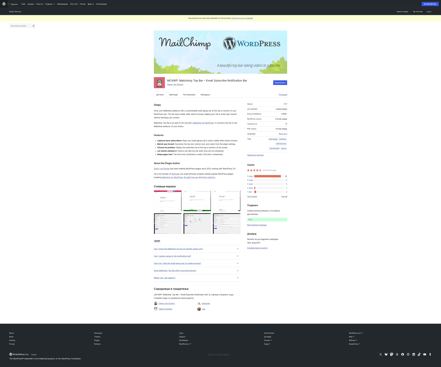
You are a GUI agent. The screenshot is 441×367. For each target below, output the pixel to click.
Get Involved (269, 333)
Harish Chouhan (165, 309)
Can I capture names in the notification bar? (172, 256)
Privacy (12, 344)
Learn (181, 333)
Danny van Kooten (175, 84)
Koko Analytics (208, 177)
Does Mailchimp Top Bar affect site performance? (175, 271)
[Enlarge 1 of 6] (178, 193)
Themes (97, 337)
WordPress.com (356, 333)
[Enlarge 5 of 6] (208, 216)
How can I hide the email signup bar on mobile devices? (177, 263)
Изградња (205, 94)
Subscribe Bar (274, 148)
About (11, 333)
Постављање (189, 94)
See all (284, 196)
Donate (268, 340)
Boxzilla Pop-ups (191, 177)
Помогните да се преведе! (242, 18)
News (11, 337)
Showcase (98, 333)
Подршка (283, 94)
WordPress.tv (185, 344)
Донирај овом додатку (257, 248)
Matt (352, 337)
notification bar (281, 144)
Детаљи (160, 94)
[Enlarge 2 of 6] (208, 193)
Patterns (97, 344)
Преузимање (280, 83)
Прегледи (173, 94)
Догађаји (267, 337)
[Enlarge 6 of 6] (237, 216)
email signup (273, 139)
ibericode (175, 174)
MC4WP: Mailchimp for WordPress (199, 123)
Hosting (12, 340)
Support (182, 337)
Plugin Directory (15, 12)
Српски (34, 355)
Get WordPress (430, 4)
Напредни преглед (255, 155)
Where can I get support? (164, 278)
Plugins (97, 340)
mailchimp (282, 139)
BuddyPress (354, 344)
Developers (183, 340)
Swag (267, 344)
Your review (252, 196)
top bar (283, 148)
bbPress (353, 340)
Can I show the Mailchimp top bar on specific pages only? (178, 249)
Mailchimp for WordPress (172, 177)
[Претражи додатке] (33, 26)
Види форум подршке (257, 225)
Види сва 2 (283, 134)
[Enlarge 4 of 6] (178, 216)
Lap (203, 309)
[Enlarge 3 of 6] (237, 193)
